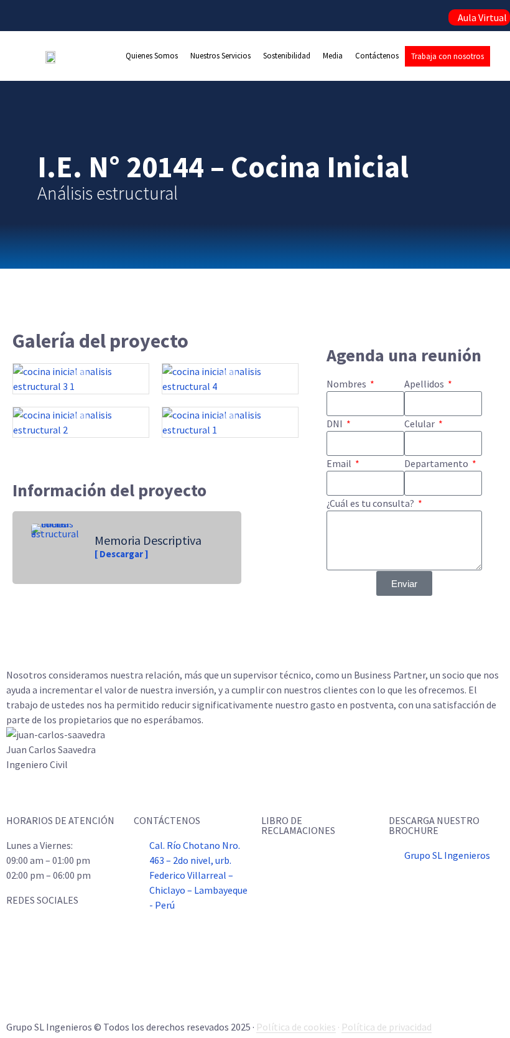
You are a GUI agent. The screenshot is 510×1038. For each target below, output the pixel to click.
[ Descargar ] (122, 554)
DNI (336, 423)
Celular (420, 423)
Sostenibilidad (286, 55)
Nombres (347, 384)
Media (333, 55)
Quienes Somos (152, 55)
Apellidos (425, 384)
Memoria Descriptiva (148, 540)
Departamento (437, 463)
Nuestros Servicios (220, 55)
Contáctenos (377, 55)
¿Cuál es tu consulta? (371, 503)
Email (340, 463)
